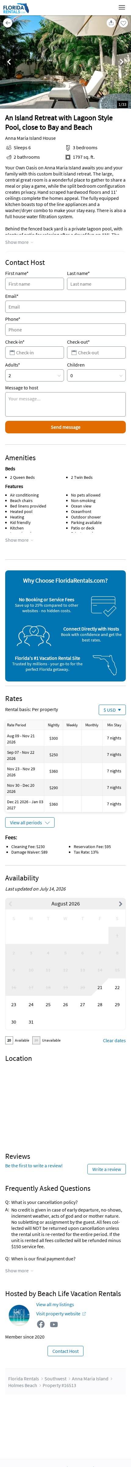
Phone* (12, 319)
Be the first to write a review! (34, 1165)
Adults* (12, 365)
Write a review (106, 1169)
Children (76, 365)
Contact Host (65, 1351)
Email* (12, 296)
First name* (17, 273)
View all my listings (55, 1304)
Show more (17, 242)
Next (121, 62)
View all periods (26, 822)
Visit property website (58, 1313)
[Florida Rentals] (16, 13)
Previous (9, 62)
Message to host (21, 388)
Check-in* (15, 342)
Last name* (78, 273)
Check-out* (78, 342)
